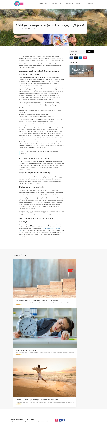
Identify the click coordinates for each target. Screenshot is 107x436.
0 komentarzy (37, 28)
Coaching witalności (51, 3)
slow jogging (69, 3)
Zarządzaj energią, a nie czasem (26, 350)
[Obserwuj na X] (76, 57)
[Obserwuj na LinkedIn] (80, 57)
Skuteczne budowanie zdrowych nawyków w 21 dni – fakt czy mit (81, 70)
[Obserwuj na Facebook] (71, 57)
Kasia (20, 28)
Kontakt (90, 3)
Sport (61, 3)
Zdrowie (30, 28)
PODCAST (78, 3)
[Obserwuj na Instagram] (85, 57)
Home (41, 3)
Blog (84, 3)
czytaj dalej (19, 304)
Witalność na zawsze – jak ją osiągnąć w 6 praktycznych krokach (37, 400)
